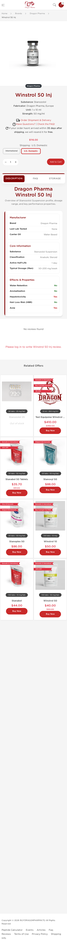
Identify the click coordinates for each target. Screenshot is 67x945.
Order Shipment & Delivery (36, 120)
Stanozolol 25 (17, 417)
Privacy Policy (40, 934)
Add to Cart (56, 162)
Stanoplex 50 (16, 541)
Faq (51, 930)
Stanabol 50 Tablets (17, 479)
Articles (41, 930)
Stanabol (17, 600)
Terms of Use (21, 934)
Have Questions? (25, 124)
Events (30, 930)
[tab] (14, 178)
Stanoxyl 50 (50, 479)
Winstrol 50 (50, 600)
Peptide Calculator (12, 930)
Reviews (6, 934)
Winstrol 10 (50, 541)
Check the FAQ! (46, 124)
